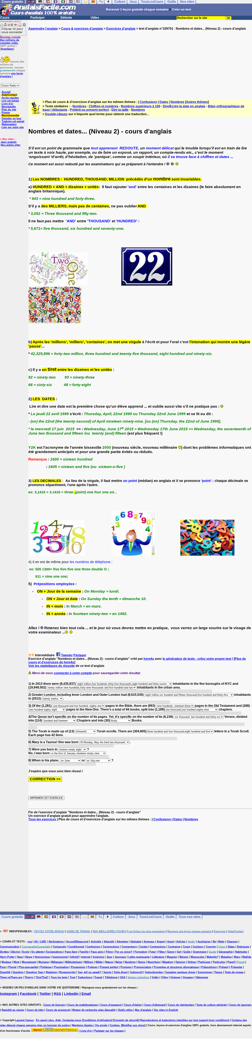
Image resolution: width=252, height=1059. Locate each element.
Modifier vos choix (133, 1025)
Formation (140, 951)
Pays (3, 967)
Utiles (95, 17)
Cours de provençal (58, 1009)
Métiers (88, 962)
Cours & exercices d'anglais (82, 28)
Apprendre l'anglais (43, 28)
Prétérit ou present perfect (89, 109)
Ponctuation (61, 967)
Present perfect (109, 967)
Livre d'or (7, 103)
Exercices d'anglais (120, 28)
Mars (237, 956)
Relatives (51, 972)
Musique (43, 962)
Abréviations (56, 941)
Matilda (246, 956)
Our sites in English (166, 1009)
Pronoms (126, 967)
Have (20, 956)
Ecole (25, 951)
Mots (16, 962)
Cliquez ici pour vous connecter (12, 30)
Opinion (180, 962)
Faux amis (97, 951)
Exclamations (54, 951)
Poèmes (92, 967)
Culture (118, 916)
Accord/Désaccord (77, 941)
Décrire (15, 951)
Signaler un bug (11, 118)
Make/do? (213, 956)
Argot (170, 941)
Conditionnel (76, 946)
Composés (59, 946)
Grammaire (200, 951)
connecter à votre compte (73, 673)
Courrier (211, 946)
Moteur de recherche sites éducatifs (94, 1009)
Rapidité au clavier (13, 1009)
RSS (57, 994)
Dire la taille (120, 109)
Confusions (148, 102)
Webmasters (9, 124)
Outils (170, 916)
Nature (109, 962)
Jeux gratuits (9, 142)
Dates (163, 102)
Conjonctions (111, 946)
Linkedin (71, 994)
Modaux (6, 962)
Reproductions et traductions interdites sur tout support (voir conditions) (184, 1020)
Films (109, 951)
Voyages (188, 977)
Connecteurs (129, 946)
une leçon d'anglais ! (11, 75)
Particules (219, 962)
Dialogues (243, 946)
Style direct (121, 972)
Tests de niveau (234, 972)
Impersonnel (60, 956)
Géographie (226, 951)
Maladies (226, 956)
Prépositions (209, 967)
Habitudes (241, 951)
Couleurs (198, 946)
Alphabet (135, 941)
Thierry (28, 977)
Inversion (98, 956)
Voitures (175, 977)
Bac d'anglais (143, 1009)
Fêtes (161, 951)
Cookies (115, 1025)
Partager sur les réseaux (109, 1030)
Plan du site (9, 109)
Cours (4, 17)
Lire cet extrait (10, 100)
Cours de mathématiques (82, 1004)
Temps (218, 972)
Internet (85, 956)
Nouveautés (9, 106)
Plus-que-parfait (28, 967)
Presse (6, 112)
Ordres (192, 962)
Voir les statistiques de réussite (51, 665)
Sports (107, 972)
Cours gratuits (12, 916)
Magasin (172, 956)
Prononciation (142, 967)
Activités (96, 941)
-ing (29, 941)
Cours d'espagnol (111, 1004)
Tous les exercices (42, 819)
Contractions (158, 946)
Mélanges (57, 962)
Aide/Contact (9, 94)
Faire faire (71, 951)
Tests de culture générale (211, 1004)
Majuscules (197, 956)
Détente (66, 17)
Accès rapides (10, 97)
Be (214, 941)
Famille (84, 951)
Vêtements (201, 977)
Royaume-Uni (67, 972)
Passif (231, 962)
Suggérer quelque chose (180, 972)
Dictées (4, 951)
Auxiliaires (203, 941)
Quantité (5, 972)
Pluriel (12, 967)
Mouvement (29, 962)
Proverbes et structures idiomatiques (176, 967)
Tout (72, 977)
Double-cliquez (56, 114)
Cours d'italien (133, 1004)
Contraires (174, 946)
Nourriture (153, 962)
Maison (183, 956)
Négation (167, 962)
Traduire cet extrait (13, 121)
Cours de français (54, 1004)
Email (86, 994)
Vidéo (155, 977)
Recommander (10, 115)
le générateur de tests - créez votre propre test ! (198, 658)
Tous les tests (59, 977)
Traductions (85, 977)
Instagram (8, 994)
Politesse (46, 967)
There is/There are (11, 977)
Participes (204, 962)
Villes (164, 977)
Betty (221, 941)
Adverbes (122, 941)
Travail (98, 977)
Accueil (6, 91)
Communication (9, 946)
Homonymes (42, 956)
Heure (28, 956)
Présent (223, 967)
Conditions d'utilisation (97, 1020)
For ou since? (123, 951)
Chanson (232, 941)
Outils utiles (125, 1009)
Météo (99, 962)
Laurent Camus (24, 1020)
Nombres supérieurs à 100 (140, 106)
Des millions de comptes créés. (10, 40)
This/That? (41, 977)
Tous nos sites (189, 916)
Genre (170, 951)
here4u (149, 658)
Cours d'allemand (155, 1004)
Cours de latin (35, 1009)
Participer (37, 17)
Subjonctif (136, 972)
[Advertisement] (140, 61)
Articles (180, 941)
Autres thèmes (197, 102)
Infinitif (74, 956)
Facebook (28, 994)
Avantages (7, 48)
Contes (143, 946)
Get (179, 951)
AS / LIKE (40, 941)
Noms (141, 962)
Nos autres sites (10, 144)
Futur (152, 951)
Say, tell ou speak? (89, 972)
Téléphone (111, 977)
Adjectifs (109, 941)
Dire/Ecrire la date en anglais (184, 106)
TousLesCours (150, 916)
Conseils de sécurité (126, 1020)
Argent (161, 941)
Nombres (177, 102)
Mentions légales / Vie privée (89, 1025)
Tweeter (67, 655)
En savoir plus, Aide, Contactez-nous (58, 1020)
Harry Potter (7, 956)
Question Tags (35, 972)
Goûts (187, 951)
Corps (186, 946)
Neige (118, 962)
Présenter (236, 967)
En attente (38, 951)
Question (18, 972)
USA (122, 977)
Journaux (120, 956)
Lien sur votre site (13, 127)
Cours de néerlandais (181, 1004)
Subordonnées (154, 972)
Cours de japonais (240, 1004)
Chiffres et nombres (103, 106)
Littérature (158, 956)
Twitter (45, 994)
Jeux (131, 916)
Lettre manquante (139, 956)
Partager (79, 655)
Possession (78, 967)
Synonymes (204, 972)
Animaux (149, 941)
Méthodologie (73, 962)
